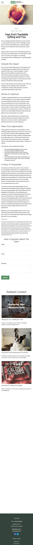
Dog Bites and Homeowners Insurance (15, 352)
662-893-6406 (18, 521)
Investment (16, 543)
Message (3, 263)
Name (3, 244)
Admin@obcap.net (16, 529)
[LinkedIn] (18, 534)
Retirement (16, 541)
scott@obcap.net (16, 531)
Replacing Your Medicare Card (12, 319)
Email (2, 254)
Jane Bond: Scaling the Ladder (12, 385)
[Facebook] (15, 534)
